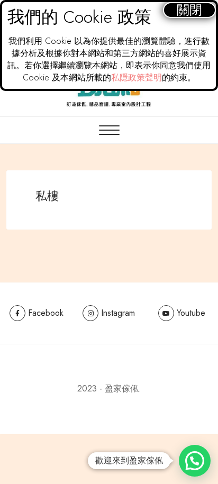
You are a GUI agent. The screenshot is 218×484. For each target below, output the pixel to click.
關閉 (189, 10)
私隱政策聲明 (136, 77)
